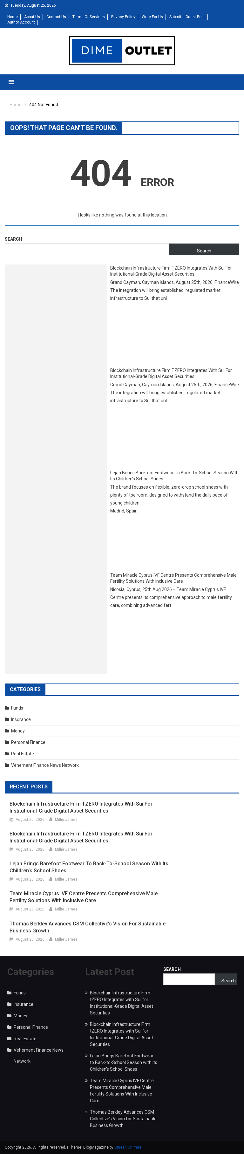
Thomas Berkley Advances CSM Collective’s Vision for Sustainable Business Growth (88, 927)
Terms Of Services (88, 17)
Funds (17, 708)
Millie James (66, 819)
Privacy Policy (123, 17)
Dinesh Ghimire (127, 1147)
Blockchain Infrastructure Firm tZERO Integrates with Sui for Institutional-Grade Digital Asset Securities (171, 271)
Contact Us (56, 17)
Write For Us (152, 17)
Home (12, 17)
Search (13, 239)
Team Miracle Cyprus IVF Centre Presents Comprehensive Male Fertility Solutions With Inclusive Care (173, 578)
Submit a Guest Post (187, 17)
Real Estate (22, 753)
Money (18, 730)
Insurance (21, 719)
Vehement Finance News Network (45, 765)
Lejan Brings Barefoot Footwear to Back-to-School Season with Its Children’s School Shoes (174, 476)
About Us (32, 17)
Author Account (21, 22)
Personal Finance (28, 742)
